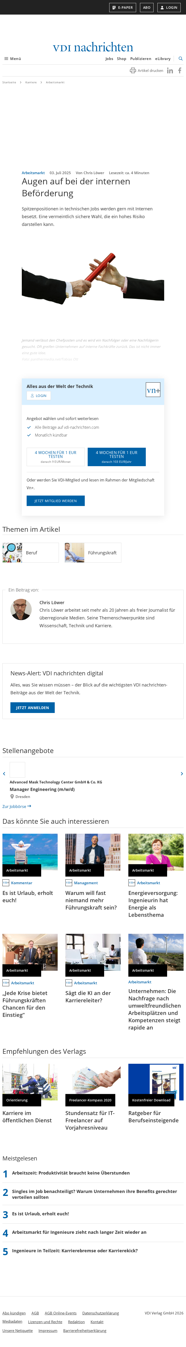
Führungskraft (102, 553)
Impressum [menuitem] (48, 1330)
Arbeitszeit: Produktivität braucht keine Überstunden (71, 1173)
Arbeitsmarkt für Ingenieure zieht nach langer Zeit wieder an (79, 1232)
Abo (147, 7)
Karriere (31, 82)
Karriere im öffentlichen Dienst (27, 1116)
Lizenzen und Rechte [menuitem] (45, 1321)
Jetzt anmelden (32, 707)
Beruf (31, 553)
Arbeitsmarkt (55, 82)
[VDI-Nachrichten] (93, 47)
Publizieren (141, 58)
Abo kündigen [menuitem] (14, 1313)
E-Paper (125, 7)
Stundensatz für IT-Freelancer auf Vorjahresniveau (90, 1120)
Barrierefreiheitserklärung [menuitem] (84, 1330)
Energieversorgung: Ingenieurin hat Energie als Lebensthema (153, 903)
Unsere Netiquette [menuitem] (17, 1330)
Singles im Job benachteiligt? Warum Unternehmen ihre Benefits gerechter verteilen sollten (94, 1194)
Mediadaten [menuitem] (12, 1321)
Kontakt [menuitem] (97, 1321)
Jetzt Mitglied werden (56, 500)
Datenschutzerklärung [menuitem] (100, 1313)
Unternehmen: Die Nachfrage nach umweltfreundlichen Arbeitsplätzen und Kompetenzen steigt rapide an (154, 1009)
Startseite (9, 82)
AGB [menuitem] (35, 1313)
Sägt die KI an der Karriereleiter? (88, 996)
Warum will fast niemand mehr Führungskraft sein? (91, 900)
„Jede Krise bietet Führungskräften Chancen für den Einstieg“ (24, 1003)
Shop (121, 58)
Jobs (109, 58)
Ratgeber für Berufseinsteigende (153, 1116)
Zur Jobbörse (14, 806)
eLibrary (163, 58)
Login (172, 7)
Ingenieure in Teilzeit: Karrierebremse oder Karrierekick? (75, 1250)
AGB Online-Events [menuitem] (61, 1313)
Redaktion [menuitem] (76, 1321)
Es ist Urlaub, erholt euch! (27, 896)
